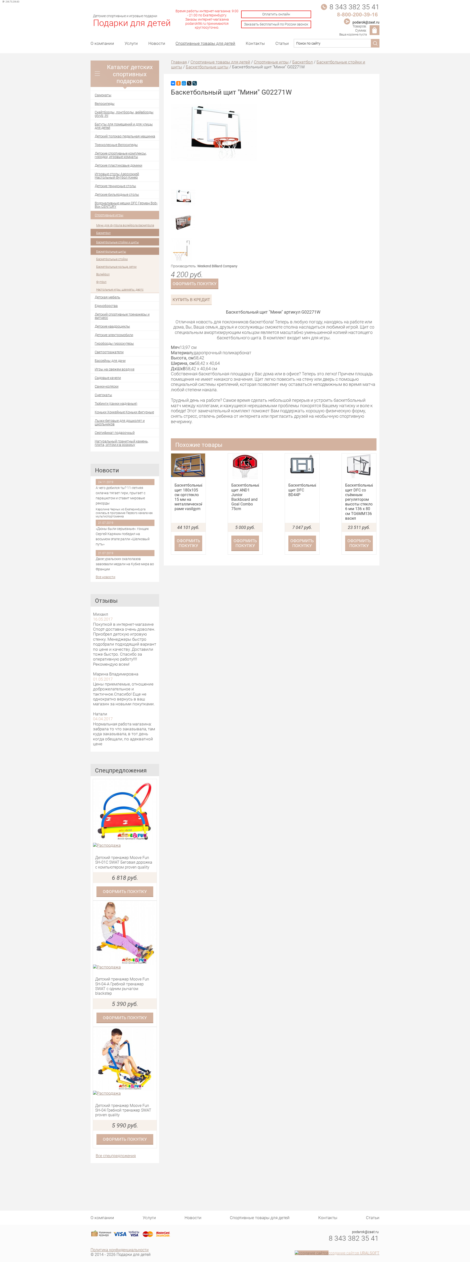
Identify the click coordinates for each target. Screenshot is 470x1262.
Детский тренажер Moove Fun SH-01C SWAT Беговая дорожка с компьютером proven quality (123, 862)
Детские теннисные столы (115, 186)
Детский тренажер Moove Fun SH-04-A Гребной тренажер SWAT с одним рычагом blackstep (122, 986)
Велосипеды (105, 103)
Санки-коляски (106, 386)
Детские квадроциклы (112, 326)
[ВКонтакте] (173, 83)
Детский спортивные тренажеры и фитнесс (122, 316)
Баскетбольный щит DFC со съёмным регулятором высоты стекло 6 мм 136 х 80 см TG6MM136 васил (359, 501)
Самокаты (103, 95)
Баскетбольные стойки (112, 259)
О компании (102, 43)
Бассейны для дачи (110, 360)
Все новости (105, 577)
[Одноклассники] (178, 83)
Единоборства (106, 305)
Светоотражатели (109, 352)
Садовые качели (108, 377)
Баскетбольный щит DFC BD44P (302, 490)
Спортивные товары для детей (205, 43)
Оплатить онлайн (276, 14)
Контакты (255, 43)
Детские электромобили (114, 334)
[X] (189, 83)
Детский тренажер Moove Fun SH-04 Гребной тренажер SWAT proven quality (123, 1110)
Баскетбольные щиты (111, 251)
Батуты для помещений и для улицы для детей (124, 126)
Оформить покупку (125, 891)
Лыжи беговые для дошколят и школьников (120, 422)
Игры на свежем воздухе (114, 369)
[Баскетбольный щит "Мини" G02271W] (214, 159)
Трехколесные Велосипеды (116, 144)
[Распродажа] (125, 845)
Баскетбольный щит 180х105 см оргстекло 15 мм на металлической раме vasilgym (188, 497)
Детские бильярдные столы (117, 194)
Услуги (131, 43)
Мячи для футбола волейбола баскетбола (125, 225)
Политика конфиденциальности (120, 1249)
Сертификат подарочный (115, 432)
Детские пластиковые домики (118, 165)
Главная (179, 62)
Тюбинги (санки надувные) (116, 403)
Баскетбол (103, 233)
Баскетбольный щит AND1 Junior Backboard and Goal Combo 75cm (245, 497)
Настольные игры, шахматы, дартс (119, 289)
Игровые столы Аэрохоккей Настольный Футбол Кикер (117, 176)
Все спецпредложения (116, 1155)
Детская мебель (107, 297)
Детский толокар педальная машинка (125, 136)
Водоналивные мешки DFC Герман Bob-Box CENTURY (126, 205)
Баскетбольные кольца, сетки (116, 267)
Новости (156, 43)
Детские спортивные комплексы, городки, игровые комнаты (121, 155)
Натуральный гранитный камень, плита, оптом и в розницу (122, 443)
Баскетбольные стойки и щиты (117, 242)
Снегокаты (103, 394)
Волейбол (103, 274)
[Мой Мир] (184, 83)
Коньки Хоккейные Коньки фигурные (124, 412)
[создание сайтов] (312, 1252)
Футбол (101, 282)
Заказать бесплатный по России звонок (276, 24)
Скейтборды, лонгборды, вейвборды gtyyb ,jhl (124, 114)
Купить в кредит (191, 299)
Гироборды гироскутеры (114, 343)
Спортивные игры (109, 215)
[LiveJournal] (194, 83)
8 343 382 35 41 (354, 6)
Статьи (282, 43)
